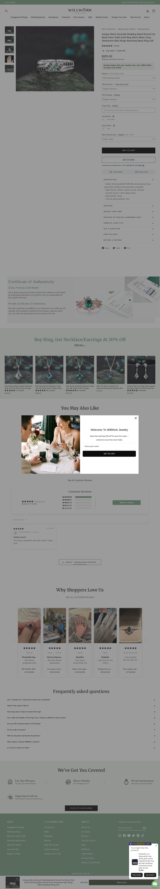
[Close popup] (156, 845)
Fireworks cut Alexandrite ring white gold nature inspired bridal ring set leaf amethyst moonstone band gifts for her (146, 861)
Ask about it (150, 875)
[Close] (136, 418)
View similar (136, 875)
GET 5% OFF (109, 454)
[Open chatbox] (155, 884)
